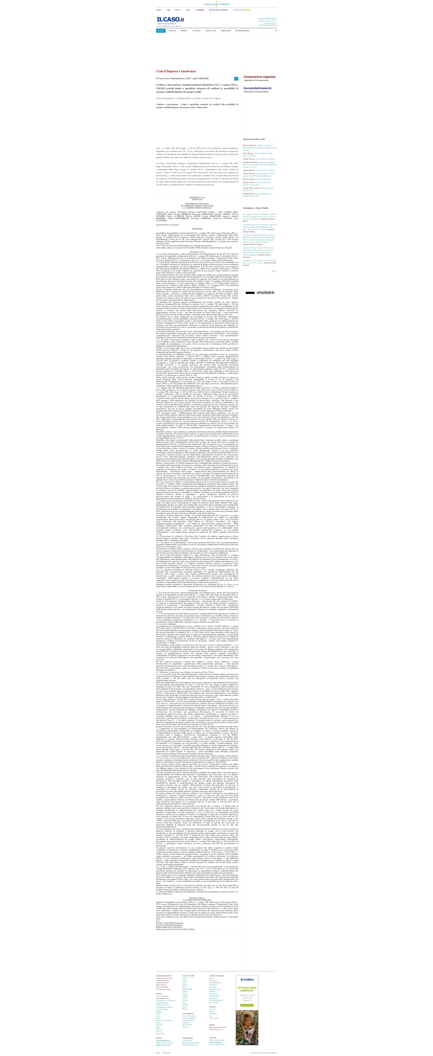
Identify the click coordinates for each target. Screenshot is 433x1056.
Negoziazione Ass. (215, 989)
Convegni (196, 31)
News (211, 1016)
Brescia (185, 1007)
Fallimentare (213, 985)
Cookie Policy (187, 1040)
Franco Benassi (175, 26)
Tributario (159, 1029)
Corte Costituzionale (189, 1018)
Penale (158, 1018)
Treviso (185, 998)
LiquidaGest (226, 31)
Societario (159, 1025)
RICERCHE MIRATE (242, 31)
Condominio (213, 994)
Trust (157, 1027)
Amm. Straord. (214, 1002)
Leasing (158, 1031)
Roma (185, 982)
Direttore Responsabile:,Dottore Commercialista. (217, 1042)
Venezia (185, 1000)
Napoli (185, 985)
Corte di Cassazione (189, 1016)
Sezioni (184, 31)
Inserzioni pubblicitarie (190, 1045)
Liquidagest (213, 1014)
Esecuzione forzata (162, 1003)
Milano (185, 978)
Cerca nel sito (213, 1018)
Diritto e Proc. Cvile (162, 1005)
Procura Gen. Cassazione (164, 1020)
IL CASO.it (260, 1053)
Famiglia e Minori (162, 1009)
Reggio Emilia (187, 989)
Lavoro (158, 1016)
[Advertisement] (216, 50)
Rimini (185, 1009)
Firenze (185, 996)
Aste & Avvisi (210, 31)
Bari (184, 1002)
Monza (185, 987)
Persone (158, 1022)
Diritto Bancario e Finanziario (166, 1000)
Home (161, 31)
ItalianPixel (273, 1053)
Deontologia (160, 1033)
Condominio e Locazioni (164, 1007)
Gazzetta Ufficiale (188, 1020)
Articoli (172, 31)
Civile (158, 1014)
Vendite (211, 1011)
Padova (185, 991)
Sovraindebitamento (215, 1000)
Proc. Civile (213, 980)
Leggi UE (186, 1022)
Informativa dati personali (191, 1043)
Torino (185, 980)
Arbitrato (159, 1011)
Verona (185, 994)
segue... (274, 271)
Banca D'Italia (187, 1025)
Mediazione (213, 998)
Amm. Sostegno (214, 996)
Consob (185, 1027)
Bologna (185, 1004)
